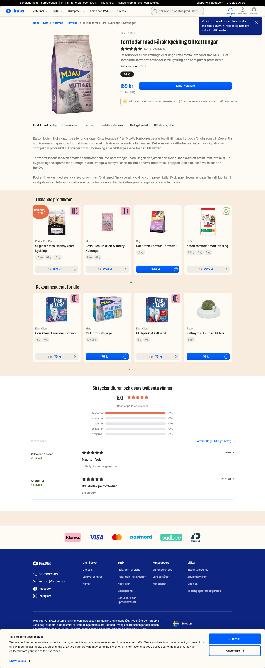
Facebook (45, 589)
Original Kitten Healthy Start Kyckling (54, 248)
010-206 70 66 (48, 574)
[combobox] (177, 11)
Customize (233, 650)
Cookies (192, 584)
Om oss (87, 570)
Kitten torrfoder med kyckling (207, 246)
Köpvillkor (124, 584)
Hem (36, 23)
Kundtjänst (159, 584)
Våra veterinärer (92, 577)
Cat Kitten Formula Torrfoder (156, 246)
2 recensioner (157, 49)
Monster (91, 241)
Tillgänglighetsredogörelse (204, 591)
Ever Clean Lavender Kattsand (56, 333)
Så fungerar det (162, 570)
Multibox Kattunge (99, 333)
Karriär (86, 584)
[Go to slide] (131, 282)
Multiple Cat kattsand (151, 333)
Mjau (123, 33)
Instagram (45, 596)
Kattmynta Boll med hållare (205, 333)
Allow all (234, 638)
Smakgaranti (125, 591)
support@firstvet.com (210, 3)
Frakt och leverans (129, 570)
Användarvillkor (197, 577)
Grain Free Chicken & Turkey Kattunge (105, 248)
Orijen (139, 241)
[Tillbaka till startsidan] (15, 11)
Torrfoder (72, 23)
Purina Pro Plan (44, 241)
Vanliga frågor (161, 577)
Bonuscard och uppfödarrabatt (127, 600)
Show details (17, 660)
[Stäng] (257, 23)
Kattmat (58, 23)
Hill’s (189, 241)
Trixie (190, 328)
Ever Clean (41, 328)
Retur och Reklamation (132, 577)
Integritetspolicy (197, 570)
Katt (45, 23)
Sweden (187, 623)
